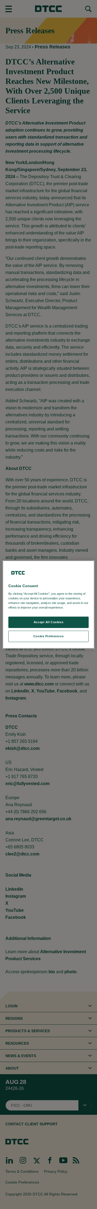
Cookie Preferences (48, 636)
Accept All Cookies (48, 622)
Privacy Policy (75, 607)
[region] (48, 604)
